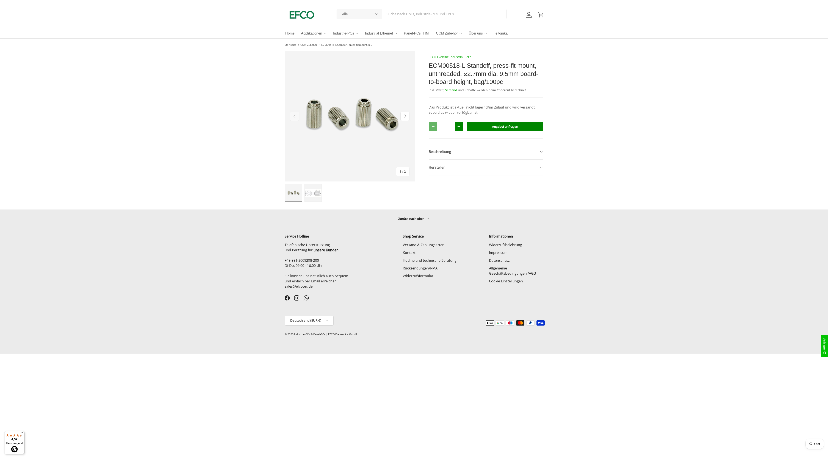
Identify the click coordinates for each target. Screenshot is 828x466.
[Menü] (21, 433)
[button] (541, 15)
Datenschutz (499, 260)
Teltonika (501, 33)
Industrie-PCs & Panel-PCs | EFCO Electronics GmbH (325, 334)
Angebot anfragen (505, 126)
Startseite (290, 45)
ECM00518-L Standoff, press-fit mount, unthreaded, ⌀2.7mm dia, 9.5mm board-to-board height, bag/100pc (347, 45)
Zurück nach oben (411, 219)
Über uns (476, 33)
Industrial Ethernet (379, 33)
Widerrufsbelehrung (505, 244)
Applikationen (311, 33)
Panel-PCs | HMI (417, 33)
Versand (451, 90)
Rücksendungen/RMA (420, 268)
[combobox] (422, 14)
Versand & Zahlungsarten (423, 244)
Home (290, 33)
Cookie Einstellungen (506, 281)
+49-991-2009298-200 (302, 260)
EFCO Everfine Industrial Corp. (450, 57)
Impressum (498, 252)
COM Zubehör (447, 33)
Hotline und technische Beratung (429, 260)
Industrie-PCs (343, 33)
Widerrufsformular (418, 276)
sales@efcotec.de (299, 286)
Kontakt (409, 252)
